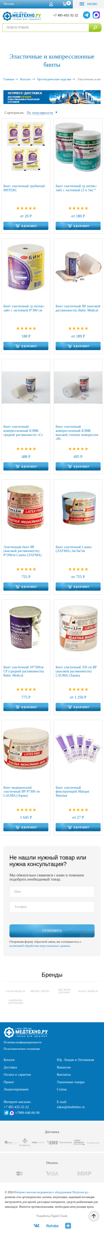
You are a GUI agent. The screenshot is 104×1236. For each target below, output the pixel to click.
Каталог (9, 1060)
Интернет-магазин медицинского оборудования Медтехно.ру (51, 1192)
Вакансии (64, 1067)
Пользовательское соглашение (22, 1049)
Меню (91, 4)
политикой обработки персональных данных (39, 946)
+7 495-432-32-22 (65, 15)
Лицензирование (16, 1089)
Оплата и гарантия (17, 1074)
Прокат (9, 1082)
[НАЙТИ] (95, 27)
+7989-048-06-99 (27, 1113)
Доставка (10, 1067)
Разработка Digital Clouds (52, 1216)
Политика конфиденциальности (22, 1042)
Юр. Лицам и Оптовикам (75, 1060)
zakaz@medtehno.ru (71, 1107)
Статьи (62, 1089)
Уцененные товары (70, 1082)
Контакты (64, 1074)
